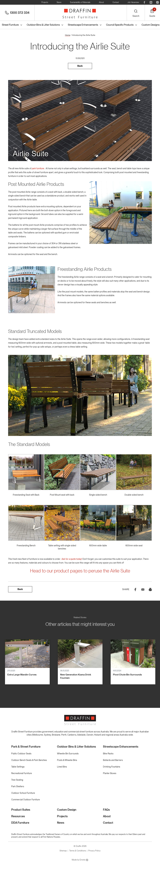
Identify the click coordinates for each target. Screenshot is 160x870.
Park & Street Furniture (25, 746)
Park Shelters (17, 786)
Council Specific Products (120, 24)
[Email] (142, 589)
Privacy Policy (94, 850)
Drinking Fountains (111, 766)
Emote (83, 860)
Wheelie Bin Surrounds (68, 753)
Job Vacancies (133, 2)
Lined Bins (62, 766)
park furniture (38, 168)
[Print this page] (150, 589)
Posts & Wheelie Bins (67, 760)
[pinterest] (151, 2)
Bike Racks (108, 753)
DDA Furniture (20, 822)
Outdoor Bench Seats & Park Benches (29, 760)
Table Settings (18, 766)
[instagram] (157, 2)
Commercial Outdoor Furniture (25, 799)
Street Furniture (10, 24)
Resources (18, 816)
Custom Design (66, 809)
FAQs (106, 809)
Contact (115, 2)
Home (67, 35)
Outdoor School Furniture (23, 793)
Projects (44, 2)
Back (80, 65)
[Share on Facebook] (135, 589)
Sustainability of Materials (80, 2)
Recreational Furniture (21, 773)
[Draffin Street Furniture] (80, 13)
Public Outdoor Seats (21, 753)
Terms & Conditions (77, 850)
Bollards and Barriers (113, 760)
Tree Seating (17, 780)
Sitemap (63, 850)
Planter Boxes (109, 773)
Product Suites (20, 809)
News (59, 2)
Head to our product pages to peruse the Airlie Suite (80, 571)
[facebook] (144, 2)
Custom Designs (151, 24)
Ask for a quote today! (72, 559)
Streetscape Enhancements (83, 24)
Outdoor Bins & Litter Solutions (43, 24)
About (101, 2)
